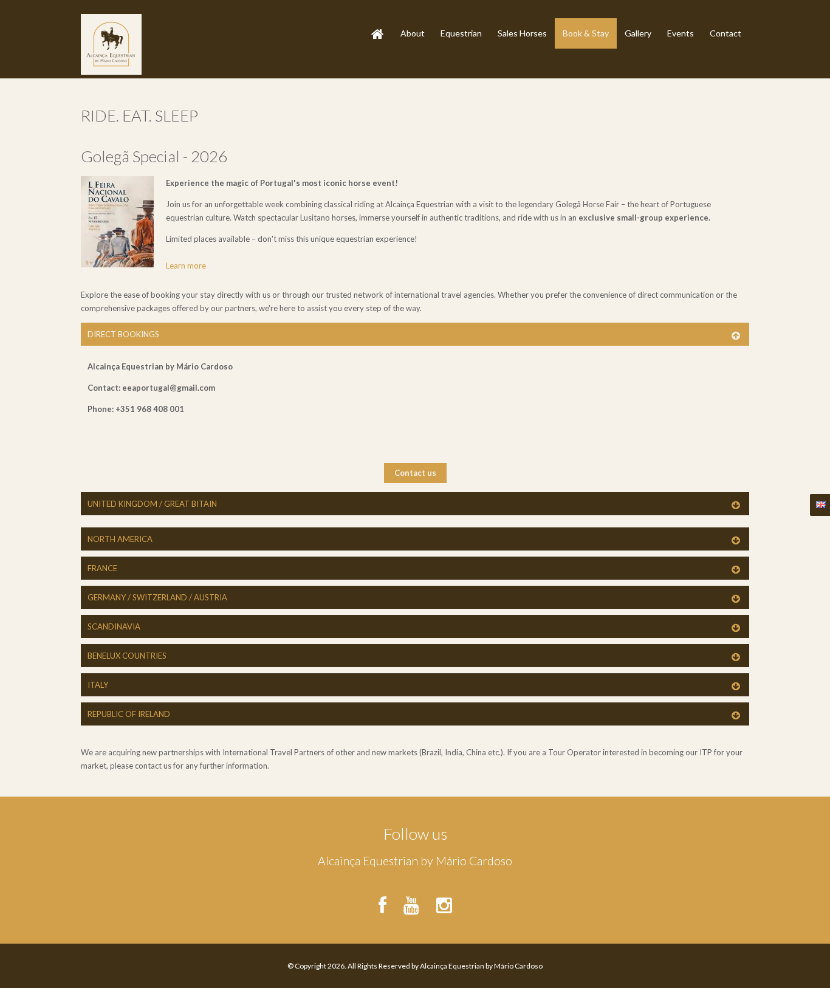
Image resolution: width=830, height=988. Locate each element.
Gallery (638, 33)
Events (680, 33)
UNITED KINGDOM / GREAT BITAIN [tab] (152, 504)
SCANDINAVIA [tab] (113, 626)
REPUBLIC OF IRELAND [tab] (128, 714)
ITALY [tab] (97, 685)
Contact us (415, 473)
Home (373, 23)
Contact (725, 33)
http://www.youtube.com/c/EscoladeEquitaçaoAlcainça (411, 900)
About (412, 33)
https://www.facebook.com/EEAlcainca (386, 900)
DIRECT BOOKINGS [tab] (123, 334)
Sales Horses (522, 33)
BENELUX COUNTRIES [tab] (126, 655)
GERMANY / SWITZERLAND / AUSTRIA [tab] (157, 597)
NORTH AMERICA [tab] (120, 539)
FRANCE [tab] (102, 568)
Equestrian (461, 33)
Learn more (186, 265)
